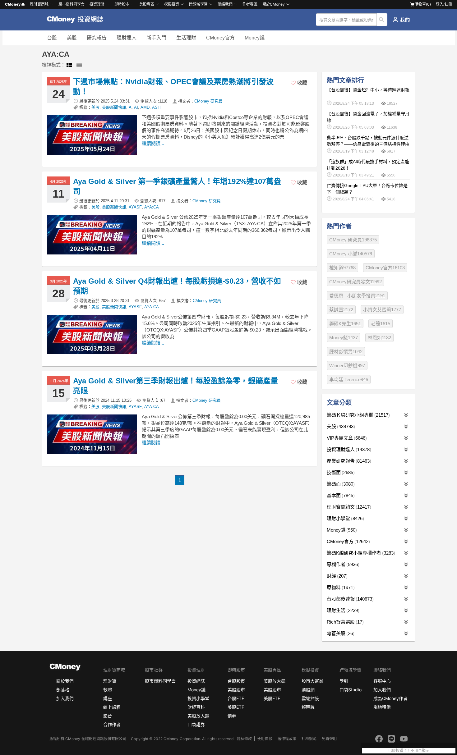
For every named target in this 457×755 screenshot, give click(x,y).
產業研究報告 (348, 461)
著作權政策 (287, 738)
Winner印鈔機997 (347, 365)
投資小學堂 (198, 698)
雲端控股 (310, 698)
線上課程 (112, 707)
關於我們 (65, 681)
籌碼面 (340, 484)
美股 (72, 37)
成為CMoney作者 (390, 698)
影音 (107, 715)
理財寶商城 (39, 4)
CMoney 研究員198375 (353, 239)
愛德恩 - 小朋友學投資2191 (357, 295)
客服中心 (382, 681)
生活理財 (186, 37)
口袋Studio (350, 689)
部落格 (62, 689)
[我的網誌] (401, 19)
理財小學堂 (344, 518)
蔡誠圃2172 (341, 309)
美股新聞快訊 (114, 107)
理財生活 (342, 610)
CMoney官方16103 (385, 267)
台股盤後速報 (349, 599)
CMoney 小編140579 (350, 253)
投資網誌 (196, 681)
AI (136, 107)
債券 (232, 715)
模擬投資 (171, 4)
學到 (343, 681)
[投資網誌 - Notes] (78, 19)
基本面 (340, 495)
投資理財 (97, 4)
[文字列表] (79, 65)
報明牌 (308, 707)
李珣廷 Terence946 (348, 379)
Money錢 (255, 37)
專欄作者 (342, 564)
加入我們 (65, 698)
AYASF (135, 207)
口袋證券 (196, 724)
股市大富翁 (312, 681)
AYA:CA (151, 207)
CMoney (13, 4)
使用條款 (264, 738)
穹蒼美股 (340, 633)
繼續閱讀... (153, 143)
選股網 (308, 689)
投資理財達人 (348, 449)
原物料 (340, 587)
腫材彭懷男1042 (345, 351)
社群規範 (309, 738)
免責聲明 (329, 738)
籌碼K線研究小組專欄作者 (360, 553)
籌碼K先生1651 (345, 323)
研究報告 (97, 37)
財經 (336, 576)
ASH (156, 107)
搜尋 (382, 19)
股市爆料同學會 (71, 4)
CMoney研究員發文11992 (355, 281)
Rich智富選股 (344, 622)
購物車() (423, 4)
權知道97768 (342, 267)
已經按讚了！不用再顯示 (408, 750)
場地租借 (382, 707)
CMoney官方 (220, 37)
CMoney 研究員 (208, 101)
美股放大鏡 (198, 715)
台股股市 (236, 681)
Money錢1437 (343, 337)
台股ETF (236, 698)
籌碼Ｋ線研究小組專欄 (357, 415)
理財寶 (109, 681)
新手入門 (156, 37)
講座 (107, 698)
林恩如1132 (379, 337)
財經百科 (196, 707)
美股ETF (236, 707)
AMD (145, 107)
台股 (52, 37)
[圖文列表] (69, 65)
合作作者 (112, 724)
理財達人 (126, 37)
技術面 (340, 472)
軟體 (107, 689)
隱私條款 (244, 738)
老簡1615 (380, 323)
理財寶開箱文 (348, 507)
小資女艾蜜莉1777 (382, 309)
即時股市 (121, 4)
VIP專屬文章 (346, 438)
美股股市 (236, 689)
